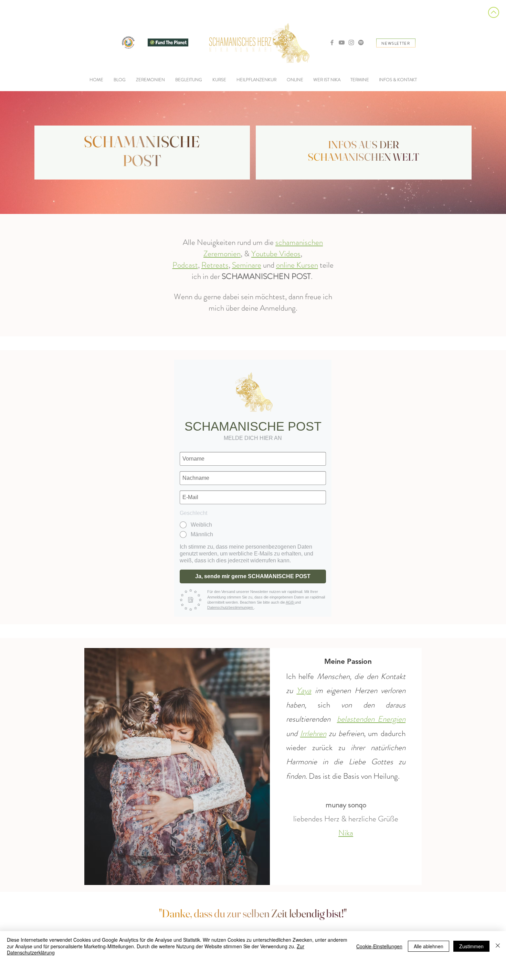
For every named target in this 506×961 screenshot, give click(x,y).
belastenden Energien (371, 719)
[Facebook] (332, 42)
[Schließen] (498, 946)
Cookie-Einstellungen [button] (379, 946)
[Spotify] (361, 42)
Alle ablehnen (428, 946)
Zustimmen (471, 946)
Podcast (185, 265)
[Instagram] (351, 42)
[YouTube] (341, 42)
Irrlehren (313, 733)
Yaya (303, 690)
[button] (188, 80)
